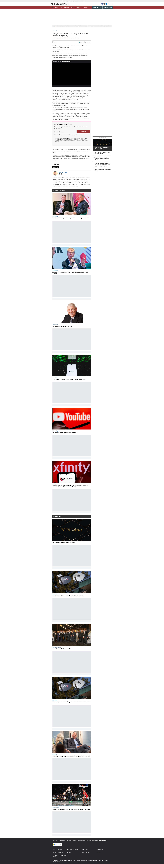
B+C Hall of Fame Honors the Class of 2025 (102, 148)
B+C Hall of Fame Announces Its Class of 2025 (102, 153)
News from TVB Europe (90, 26)
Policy (72, 7)
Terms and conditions (57, 849)
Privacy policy (85, 849)
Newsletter (88, 42)
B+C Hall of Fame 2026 (103, 26)
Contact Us (99, 852)
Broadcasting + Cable (70, 1)
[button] (110, 3)
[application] (71, 74)
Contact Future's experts (72, 849)
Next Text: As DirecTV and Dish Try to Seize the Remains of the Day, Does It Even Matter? (102, 165)
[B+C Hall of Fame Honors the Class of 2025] (102, 145)
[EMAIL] (62, 174)
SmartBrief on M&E (65, 26)
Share (56, 42)
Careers (69, 852)
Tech (61, 7)
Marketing (55, 30)
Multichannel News (80, 1)
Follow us (81, 42)
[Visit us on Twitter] (104, 4)
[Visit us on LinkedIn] (106, 4)
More (85, 7)
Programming (79, 7)
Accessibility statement (58, 852)
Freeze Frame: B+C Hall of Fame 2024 (103, 170)
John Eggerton (57, 37)
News (56, 7)
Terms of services (70, 138)
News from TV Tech (77, 26)
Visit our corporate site (101, 840)
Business (66, 7)
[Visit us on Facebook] (102, 4)
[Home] (52, 7)
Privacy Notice (59, 139)
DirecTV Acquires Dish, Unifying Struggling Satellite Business (102, 158)
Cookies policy (100, 849)
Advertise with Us (85, 852)
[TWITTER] (60, 174)
